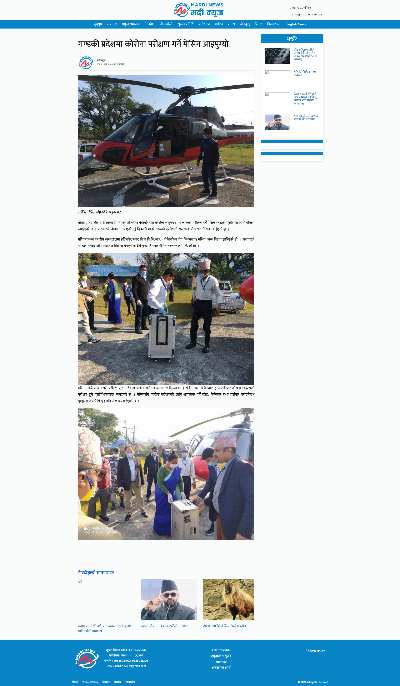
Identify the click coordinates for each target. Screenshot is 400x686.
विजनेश (149, 24)
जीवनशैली (165, 24)
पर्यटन (219, 24)
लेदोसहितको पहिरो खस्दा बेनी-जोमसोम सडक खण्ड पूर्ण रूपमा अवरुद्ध (305, 54)
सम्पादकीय (130, 682)
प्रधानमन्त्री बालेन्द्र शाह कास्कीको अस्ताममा (165, 626)
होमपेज (75, 682)
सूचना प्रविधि (186, 24)
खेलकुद (245, 24)
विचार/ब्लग (274, 24)
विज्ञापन (106, 682)
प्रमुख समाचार (131, 24)
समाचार (112, 24)
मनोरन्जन (204, 24)
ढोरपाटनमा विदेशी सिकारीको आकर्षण (224, 626)
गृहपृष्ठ (98, 24)
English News (296, 24)
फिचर (258, 24)
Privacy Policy (90, 682)
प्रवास (231, 24)
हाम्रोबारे (117, 682)
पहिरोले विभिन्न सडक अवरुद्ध (305, 73)
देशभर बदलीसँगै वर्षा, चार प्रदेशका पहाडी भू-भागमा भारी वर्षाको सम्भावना (306, 99)
